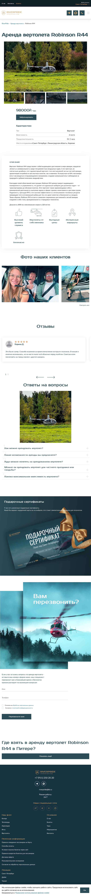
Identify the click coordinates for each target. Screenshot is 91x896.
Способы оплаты (8, 846)
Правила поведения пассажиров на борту (17, 842)
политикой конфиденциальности (22, 708)
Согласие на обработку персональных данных (18, 864)
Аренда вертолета (17, 23)
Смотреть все (84, 305)
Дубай (4, 877)
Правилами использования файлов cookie (32, 893)
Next (51, 377)
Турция (4, 881)
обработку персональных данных (23, 705)
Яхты (3, 829)
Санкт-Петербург (8, 873)
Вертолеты (6, 833)
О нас (3, 3)
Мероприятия (52, 829)
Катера (4, 818)
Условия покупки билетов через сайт (15, 850)
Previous (40, 377)
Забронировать (26, 117)
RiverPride (5, 23)
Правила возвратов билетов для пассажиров (18, 853)
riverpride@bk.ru (45, 790)
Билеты (18, 3)
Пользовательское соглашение (13, 861)
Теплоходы (6, 822)
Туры (48, 826)
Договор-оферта (8, 857)
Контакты (11, 3)
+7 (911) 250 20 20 (82, 12)
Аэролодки (6, 826)
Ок (84, 890)
